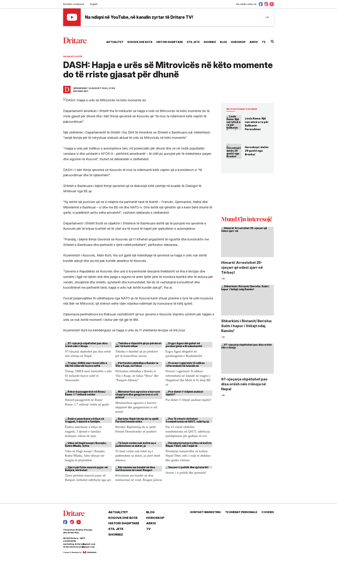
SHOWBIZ (210, 41)
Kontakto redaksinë (73, 4)
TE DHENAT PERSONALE (241, 512)
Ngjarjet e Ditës (72, 56)
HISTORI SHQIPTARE (169, 41)
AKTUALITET (115, 41)
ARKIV (253, 41)
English (94, 4)
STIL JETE (193, 41)
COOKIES (268, 512)
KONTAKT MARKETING (205, 512)
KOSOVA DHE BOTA (140, 41)
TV (264, 41)
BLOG (223, 41)
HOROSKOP (238, 41)
